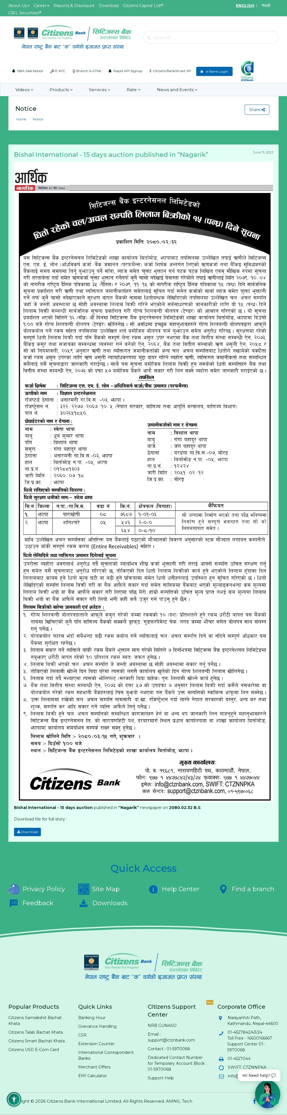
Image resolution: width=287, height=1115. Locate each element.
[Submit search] (149, 37)
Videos (23, 89)
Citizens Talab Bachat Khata (35, 1032)
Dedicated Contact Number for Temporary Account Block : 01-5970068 (177, 1063)
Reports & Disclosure (74, 5)
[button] (14, 1099)
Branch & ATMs (88, 71)
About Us (17, 5)
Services (98, 89)
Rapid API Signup (127, 71)
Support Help (161, 1077)
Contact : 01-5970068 (169, 1048)
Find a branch (253, 889)
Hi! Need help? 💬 (259, 1075)
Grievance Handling (97, 1026)
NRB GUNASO (162, 1025)
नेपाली (266, 5)
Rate (132, 89)
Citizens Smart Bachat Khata (36, 1040)
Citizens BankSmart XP (171, 71)
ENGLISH (245, 5)
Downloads (110, 903)
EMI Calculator (92, 1075)
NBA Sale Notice (29, 71)
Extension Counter (96, 1043)
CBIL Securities (23, 12)
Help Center (181, 889)
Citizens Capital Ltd (141, 5)
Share (255, 109)
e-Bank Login (216, 71)
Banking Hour (91, 1017)
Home (21, 119)
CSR (82, 1035)
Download (109, 5)
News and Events (176, 89)
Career (40, 5)
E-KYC (59, 71)
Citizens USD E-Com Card (33, 1049)
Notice (37, 119)
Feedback (37, 903)
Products (60, 89)
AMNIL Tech (179, 1101)
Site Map (106, 889)
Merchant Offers (94, 1067)
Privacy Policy (43, 889)
